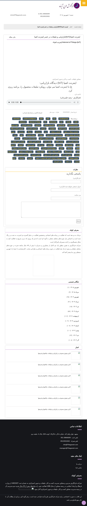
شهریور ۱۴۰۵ (74, 287)
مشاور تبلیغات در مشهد (26, 152)
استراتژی (37, 125)
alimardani (16, 118)
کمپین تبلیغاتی (30, 145)
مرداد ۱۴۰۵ (75, 292)
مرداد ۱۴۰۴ (75, 302)
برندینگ (30, 132)
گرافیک (21, 145)
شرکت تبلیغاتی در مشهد (46, 138)
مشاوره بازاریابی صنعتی (21, 155)
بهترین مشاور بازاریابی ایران (54, 135)
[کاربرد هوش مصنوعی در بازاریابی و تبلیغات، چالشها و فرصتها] (76, 356)
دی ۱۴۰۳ (76, 335)
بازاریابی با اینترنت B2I (17, 128)
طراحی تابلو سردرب (72, 142)
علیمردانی (59, 145)
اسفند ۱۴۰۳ (75, 326)
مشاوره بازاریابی (35, 155)
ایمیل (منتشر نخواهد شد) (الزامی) (70, 186)
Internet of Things (35, 122)
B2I (54, 118)
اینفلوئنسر (52, 128)
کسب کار (40, 145)
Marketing (53, 122)
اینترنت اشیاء (62, 128)
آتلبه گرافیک (61, 125)
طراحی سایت (47, 142)
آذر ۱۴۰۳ (76, 340)
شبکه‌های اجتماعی (61, 138)
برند (46, 132)
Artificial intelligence (30, 118)
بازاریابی (43, 128)
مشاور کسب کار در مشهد (51, 155)
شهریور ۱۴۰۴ (74, 297)
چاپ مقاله (12, 37)
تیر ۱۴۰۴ (76, 306)
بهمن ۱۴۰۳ (75, 330)
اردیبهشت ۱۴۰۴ (74, 316)
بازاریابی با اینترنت (32, 128)
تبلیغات (41, 135)
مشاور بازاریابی (34, 148)
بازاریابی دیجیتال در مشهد (71, 132)
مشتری (30, 158)
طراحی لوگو (69, 145)
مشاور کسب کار (66, 155)
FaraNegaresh (63, 118)
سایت (15, 135)
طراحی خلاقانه (59, 142)
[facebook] (19, 112)
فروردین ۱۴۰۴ (74, 321)
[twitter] (11, 112)
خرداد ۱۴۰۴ (75, 311)
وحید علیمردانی (66, 98)
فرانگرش (76, 98)
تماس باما (79, 468)
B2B (41, 118)
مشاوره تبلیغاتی (73, 158)
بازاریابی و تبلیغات (55, 132)
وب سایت (68, 161)
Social (68, 122)
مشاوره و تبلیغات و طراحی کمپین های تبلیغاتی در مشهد (50, 158)
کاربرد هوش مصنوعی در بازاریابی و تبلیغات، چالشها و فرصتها (54, 353)
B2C (48, 118)
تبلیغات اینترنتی (31, 135)
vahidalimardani (73, 125)
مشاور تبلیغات (40, 152)
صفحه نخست (77, 27)
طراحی (17, 138)
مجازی (61, 148)
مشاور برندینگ (68, 152)
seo (61, 122)
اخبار (71, 27)
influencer (23, 122)
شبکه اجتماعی (74, 138)
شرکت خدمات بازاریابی (29, 138)
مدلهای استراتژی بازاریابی (49, 148)
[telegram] (7, 112)
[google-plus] (15, 112)
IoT (45, 122)
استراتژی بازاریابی (26, 125)
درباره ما (79, 464)
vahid (76, 122)
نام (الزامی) (77, 178)
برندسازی (38, 132)
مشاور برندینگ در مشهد (54, 152)
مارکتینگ (69, 148)
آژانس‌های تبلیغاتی (49, 125)
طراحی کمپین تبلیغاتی (34, 142)
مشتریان (21, 158)
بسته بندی (21, 132)
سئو (22, 135)
